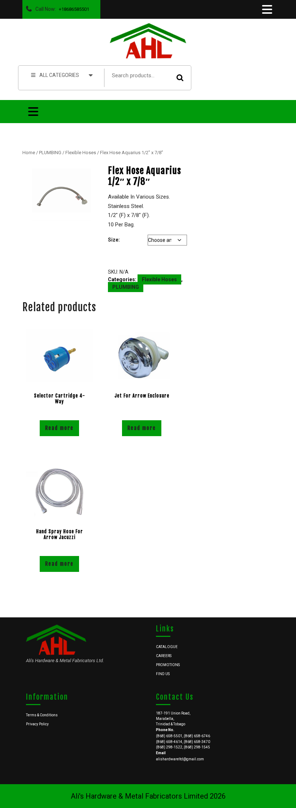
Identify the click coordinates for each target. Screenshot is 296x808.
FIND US (163, 674)
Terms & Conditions (42, 715)
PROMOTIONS (168, 665)
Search (180, 78)
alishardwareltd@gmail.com (180, 759)
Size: (114, 240)
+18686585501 (72, 7)
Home (28, 152)
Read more (59, 428)
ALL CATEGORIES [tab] (59, 75)
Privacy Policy (37, 724)
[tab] (266, 9)
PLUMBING (50, 152)
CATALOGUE (167, 647)
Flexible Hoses (80, 152)
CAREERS (163, 656)
